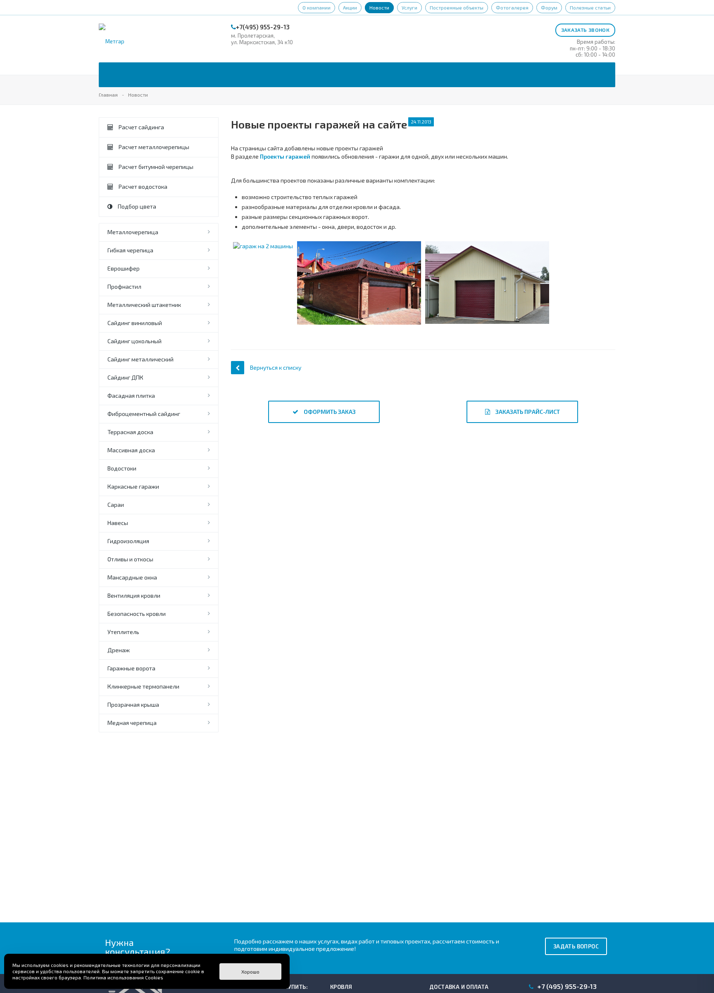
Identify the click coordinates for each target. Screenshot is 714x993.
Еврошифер (123, 268)
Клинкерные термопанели (143, 686)
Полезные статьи (590, 7)
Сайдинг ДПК (125, 377)
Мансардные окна (132, 577)
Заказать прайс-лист (527, 411)
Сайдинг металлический (140, 359)
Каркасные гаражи (133, 486)
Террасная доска (130, 431)
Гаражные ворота (131, 668)
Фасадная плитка (131, 395)
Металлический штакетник (144, 304)
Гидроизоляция (128, 540)
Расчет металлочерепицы (153, 146)
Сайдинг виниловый (134, 322)
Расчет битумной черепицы (155, 166)
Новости (379, 7)
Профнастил (124, 286)
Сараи (115, 504)
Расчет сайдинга (140, 127)
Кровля (341, 986)
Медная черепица (132, 722)
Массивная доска (131, 450)
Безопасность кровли (136, 613)
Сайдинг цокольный (134, 340)
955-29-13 (567, 986)
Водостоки (121, 468)
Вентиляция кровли (133, 595)
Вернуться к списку (275, 367)
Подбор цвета (136, 206)
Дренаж (118, 649)
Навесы (117, 522)
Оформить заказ (329, 411)
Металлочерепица (132, 231)
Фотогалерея (512, 7)
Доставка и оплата (459, 986)
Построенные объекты (456, 7)
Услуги (409, 7)
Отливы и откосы (130, 559)
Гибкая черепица (130, 250)
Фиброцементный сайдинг (143, 413)
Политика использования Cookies (123, 977)
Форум (549, 7)
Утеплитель (123, 631)
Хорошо (250, 971)
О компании (316, 7)
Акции (350, 7)
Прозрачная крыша (133, 704)
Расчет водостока (142, 186)
